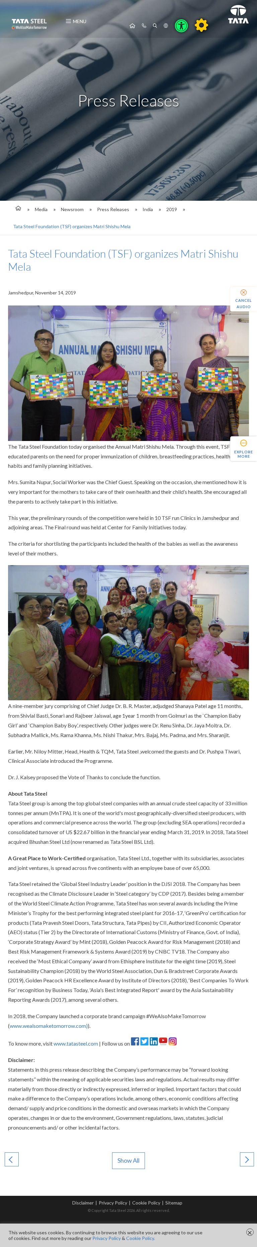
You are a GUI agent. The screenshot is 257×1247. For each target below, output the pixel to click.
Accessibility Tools (181, 25)
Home (132, 25)
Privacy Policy (113, 1203)
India (148, 209)
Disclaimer (83, 1203)
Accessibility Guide (201, 25)
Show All (128, 1160)
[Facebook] (135, 1043)
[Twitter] (144, 1043)
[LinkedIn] (154, 1043)
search (155, 25)
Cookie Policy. (140, 1238)
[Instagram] (172, 1043)
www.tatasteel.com (76, 1043)
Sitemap (173, 1203)
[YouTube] (163, 1043)
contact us (144, 25)
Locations (166, 25)
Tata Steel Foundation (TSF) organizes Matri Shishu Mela (72, 226)
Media (41, 209)
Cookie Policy (146, 1203)
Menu (79, 21)
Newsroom (72, 209)
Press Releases (113, 209)
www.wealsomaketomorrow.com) (49, 1025)
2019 (171, 209)
